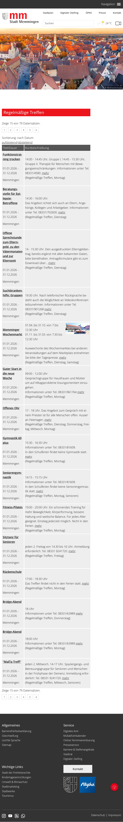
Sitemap (6, 745)
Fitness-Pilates (13, 507)
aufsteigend (9, 142)
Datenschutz (98, 815)
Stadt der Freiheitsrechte (16, 772)
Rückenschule (12, 572)
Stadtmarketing (10, 786)
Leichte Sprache (11, 740)
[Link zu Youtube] (10, 816)
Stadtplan (48, 12)
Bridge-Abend (12, 602)
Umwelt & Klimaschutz (14, 782)
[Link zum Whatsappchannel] (23, 816)
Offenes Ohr (11, 408)
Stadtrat (67, 754)
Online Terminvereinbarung (79, 740)
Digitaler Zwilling (69, 12)
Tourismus (8, 795)
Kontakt (117, 12)
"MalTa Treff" (12, 662)
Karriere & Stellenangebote (78, 749)
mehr (45, 173)
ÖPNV (89, 12)
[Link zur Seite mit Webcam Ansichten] (118, 23)
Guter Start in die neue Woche (12, 373)
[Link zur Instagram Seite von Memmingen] (4, 816)
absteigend (25, 142)
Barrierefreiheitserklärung (16, 731)
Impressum (114, 815)
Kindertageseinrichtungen (16, 777)
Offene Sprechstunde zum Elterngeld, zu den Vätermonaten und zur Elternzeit (12, 247)
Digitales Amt (70, 731)
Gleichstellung (10, 736)
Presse (102, 12)
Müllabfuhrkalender (74, 736)
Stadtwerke (8, 791)
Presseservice (71, 745)
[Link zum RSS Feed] (17, 816)
